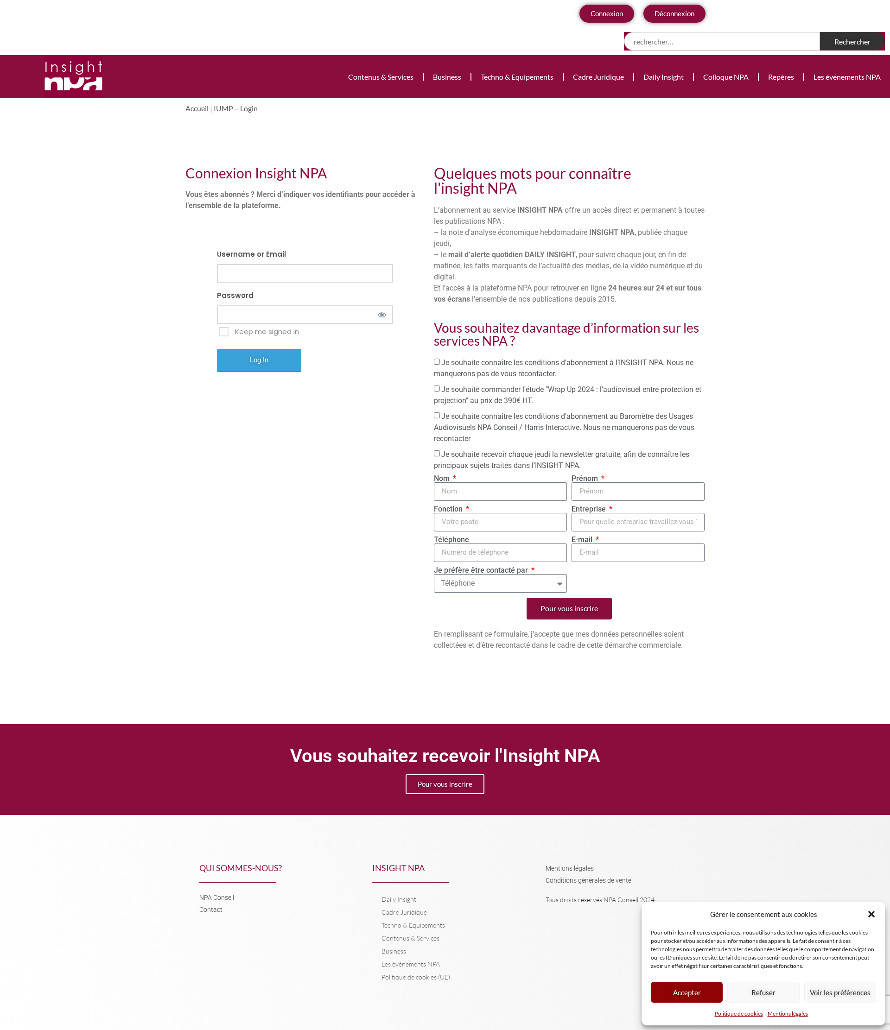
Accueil (197, 108)
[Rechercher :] (722, 41)
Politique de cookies (739, 1013)
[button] (871, 914)
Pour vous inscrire (445, 784)
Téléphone (451, 539)
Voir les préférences (840, 992)
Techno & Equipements (517, 76)
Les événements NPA (847, 76)
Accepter (687, 992)
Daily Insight (663, 76)
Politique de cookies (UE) (415, 977)
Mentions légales (788, 1013)
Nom (442, 478)
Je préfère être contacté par (482, 570)
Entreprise (590, 509)
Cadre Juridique (598, 76)
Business (447, 76)
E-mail (583, 539)
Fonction (449, 509)
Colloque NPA (726, 76)
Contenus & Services (380, 76)
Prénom (586, 478)
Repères (781, 76)
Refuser (763, 992)
